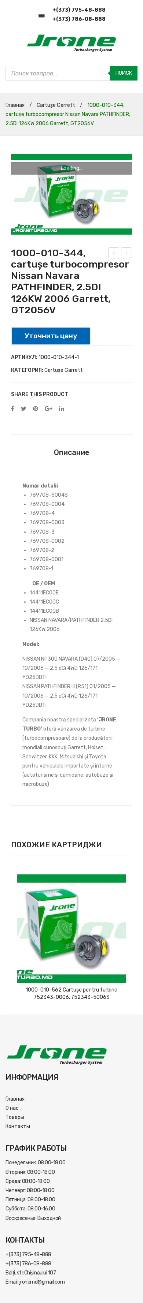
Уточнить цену (51, 336)
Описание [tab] (71, 452)
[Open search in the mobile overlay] (72, 73)
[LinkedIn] (61, 409)
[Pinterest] (35, 409)
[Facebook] (12, 409)
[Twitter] (23, 409)
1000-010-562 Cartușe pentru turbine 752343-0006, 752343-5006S (71, 993)
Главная (15, 105)
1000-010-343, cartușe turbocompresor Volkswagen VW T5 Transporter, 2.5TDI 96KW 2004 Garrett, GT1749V (126, 254)
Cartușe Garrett (56, 105)
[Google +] (48, 409)
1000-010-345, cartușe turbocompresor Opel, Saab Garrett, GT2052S (114, 254)
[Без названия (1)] (71, 194)
